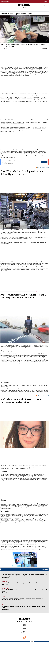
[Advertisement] (9, 58)
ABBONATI (46, 1)
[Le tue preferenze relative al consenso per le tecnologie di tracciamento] (47, 646)
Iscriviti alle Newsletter (5, 1)
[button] (24, 559)
